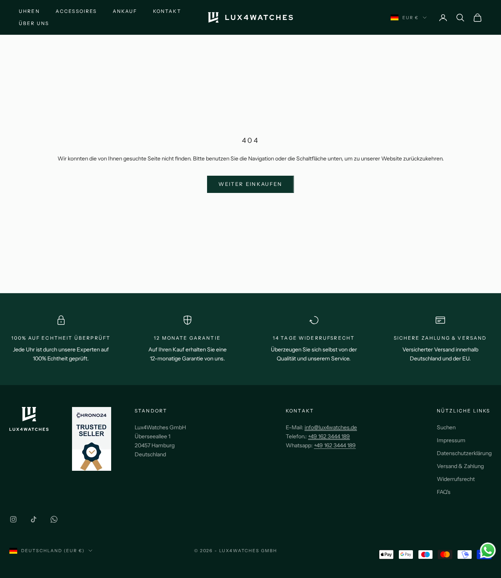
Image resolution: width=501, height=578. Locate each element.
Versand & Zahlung (460, 466)
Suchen (446, 427)
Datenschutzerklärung (464, 453)
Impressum (451, 440)
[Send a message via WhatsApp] (488, 550)
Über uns (34, 23)
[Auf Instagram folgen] (13, 519)
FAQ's (444, 491)
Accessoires (76, 11)
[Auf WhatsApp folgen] (54, 519)
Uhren (29, 11)
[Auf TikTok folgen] (34, 519)
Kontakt (167, 11)
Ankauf (125, 11)
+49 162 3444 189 (335, 445)
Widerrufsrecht (456, 479)
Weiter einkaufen (250, 184)
